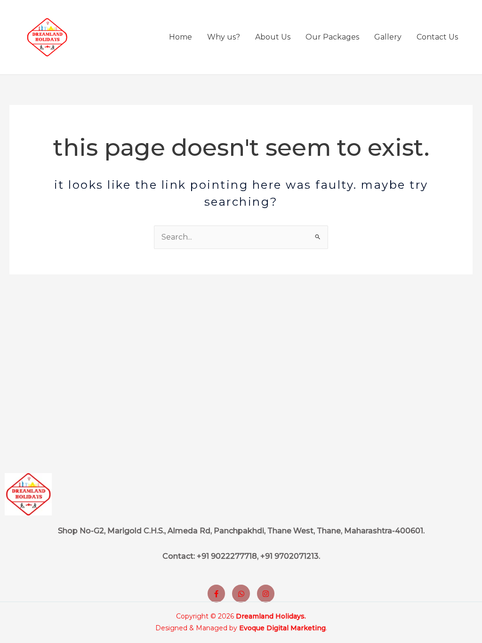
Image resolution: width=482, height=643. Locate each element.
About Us (272, 36)
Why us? (223, 36)
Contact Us (437, 36)
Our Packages (332, 36)
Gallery (388, 36)
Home (180, 36)
